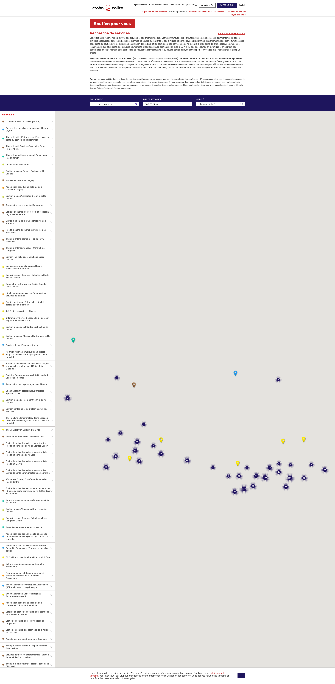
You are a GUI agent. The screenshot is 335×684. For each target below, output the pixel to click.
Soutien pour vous (178, 12)
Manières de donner (236, 12)
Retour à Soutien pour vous (231, 33)
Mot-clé (200, 99)
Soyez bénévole (238, 15)
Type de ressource (152, 99)
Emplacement (96, 99)
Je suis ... (205, 5)
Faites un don (226, 5)
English (242, 5)
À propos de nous (140, 5)
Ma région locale (188, 5)
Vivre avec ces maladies (200, 12)
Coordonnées (175, 5)
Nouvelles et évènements (158, 5)
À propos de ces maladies (154, 12)
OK (241, 675)
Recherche (219, 12)
